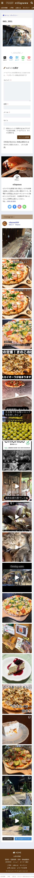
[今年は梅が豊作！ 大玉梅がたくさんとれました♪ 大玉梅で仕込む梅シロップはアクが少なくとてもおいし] (17, 425)
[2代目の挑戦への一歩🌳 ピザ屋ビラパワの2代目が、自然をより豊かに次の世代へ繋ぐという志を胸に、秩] (17, 456)
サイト (6, 120)
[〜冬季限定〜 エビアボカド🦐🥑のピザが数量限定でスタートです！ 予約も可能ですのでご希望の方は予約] (17, 608)
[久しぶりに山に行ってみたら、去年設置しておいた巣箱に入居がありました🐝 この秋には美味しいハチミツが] (17, 243)
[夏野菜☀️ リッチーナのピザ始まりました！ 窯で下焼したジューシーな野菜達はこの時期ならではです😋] (17, 760)
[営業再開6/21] (17, 395)
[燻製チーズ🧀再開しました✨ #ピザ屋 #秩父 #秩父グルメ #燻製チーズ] (17, 638)
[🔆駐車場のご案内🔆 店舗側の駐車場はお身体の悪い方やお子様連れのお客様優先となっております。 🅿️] (17, 821)
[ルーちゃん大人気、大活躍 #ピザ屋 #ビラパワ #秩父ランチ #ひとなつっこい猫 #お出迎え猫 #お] (17, 547)
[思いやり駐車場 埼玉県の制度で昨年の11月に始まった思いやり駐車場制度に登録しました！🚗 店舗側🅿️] (17, 790)
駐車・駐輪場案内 (23, 859)
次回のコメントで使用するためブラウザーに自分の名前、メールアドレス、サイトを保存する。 (18, 131)
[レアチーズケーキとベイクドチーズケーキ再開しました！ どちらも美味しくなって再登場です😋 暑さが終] (17, 668)
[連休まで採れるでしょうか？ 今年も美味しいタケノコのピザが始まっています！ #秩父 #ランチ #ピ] (17, 516)
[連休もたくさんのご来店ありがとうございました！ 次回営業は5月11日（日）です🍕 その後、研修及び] (17, 486)
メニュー (16, 862)
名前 (6, 104)
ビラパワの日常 (22, 868)
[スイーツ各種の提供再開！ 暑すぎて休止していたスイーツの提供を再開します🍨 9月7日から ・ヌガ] (17, 729)
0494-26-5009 (11, 201)
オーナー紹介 (24, 862)
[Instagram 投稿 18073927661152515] (17, 364)
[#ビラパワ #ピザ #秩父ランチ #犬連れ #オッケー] (17, 699)
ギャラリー (26, 8)
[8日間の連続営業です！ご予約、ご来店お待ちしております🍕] (17, 273)
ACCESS (8, 862)
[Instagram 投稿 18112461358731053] (17, 304)
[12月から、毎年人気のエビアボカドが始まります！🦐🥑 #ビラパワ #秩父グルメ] (17, 334)
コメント (8, 80)
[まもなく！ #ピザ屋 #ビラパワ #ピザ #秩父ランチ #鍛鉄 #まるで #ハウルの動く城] (17, 577)
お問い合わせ (11, 868)
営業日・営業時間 (10, 859)
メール (7, 112)
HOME (18, 852)
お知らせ (18, 8)
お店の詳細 (4, 8)
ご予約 (12, 8)
